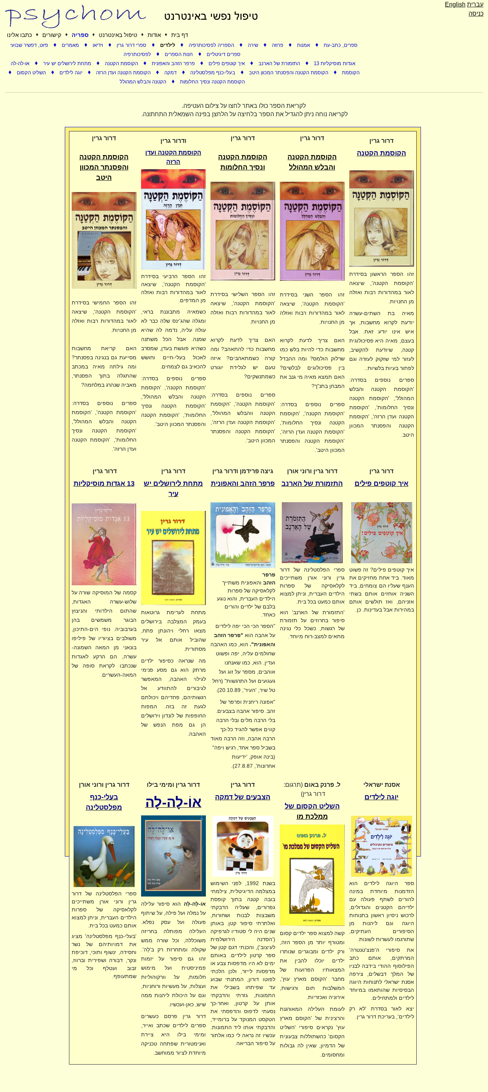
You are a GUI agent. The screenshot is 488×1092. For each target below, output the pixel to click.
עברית (475, 4)
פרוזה (278, 45)
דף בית (179, 35)
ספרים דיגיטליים (224, 54)
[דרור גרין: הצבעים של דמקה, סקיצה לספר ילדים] (242, 847)
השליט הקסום (32, 72)
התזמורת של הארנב (280, 63)
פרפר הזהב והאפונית (174, 63)
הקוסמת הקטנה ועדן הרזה (124, 72)
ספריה (80, 35)
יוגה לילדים (71, 72)
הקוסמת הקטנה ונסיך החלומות (212, 82)
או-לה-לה (21, 63)
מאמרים (71, 45)
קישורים (51, 35)
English (455, 4)
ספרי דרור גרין (132, 45)
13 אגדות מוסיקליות (334, 63)
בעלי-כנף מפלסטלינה (213, 72)
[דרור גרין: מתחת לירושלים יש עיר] (173, 557)
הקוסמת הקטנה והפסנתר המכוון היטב (289, 72)
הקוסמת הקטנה (122, 63)
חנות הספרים (179, 54)
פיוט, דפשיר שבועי (30, 45)
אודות (154, 35)
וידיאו (98, 45)
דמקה (171, 72)
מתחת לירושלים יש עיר (68, 63)
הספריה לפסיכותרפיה (212, 45)
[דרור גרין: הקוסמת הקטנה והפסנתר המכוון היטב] (104, 240)
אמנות (304, 45)
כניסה (476, 13)
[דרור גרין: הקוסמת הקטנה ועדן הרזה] (173, 219)
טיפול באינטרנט (118, 35)
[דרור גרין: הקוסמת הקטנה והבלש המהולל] (312, 230)
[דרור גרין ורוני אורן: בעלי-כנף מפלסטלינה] (104, 858)
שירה (254, 45)
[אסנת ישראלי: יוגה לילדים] (381, 847)
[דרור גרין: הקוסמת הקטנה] (381, 218)
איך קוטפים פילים (227, 63)
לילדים (168, 45)
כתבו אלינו (19, 35)
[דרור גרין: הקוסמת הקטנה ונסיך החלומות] (242, 230)
